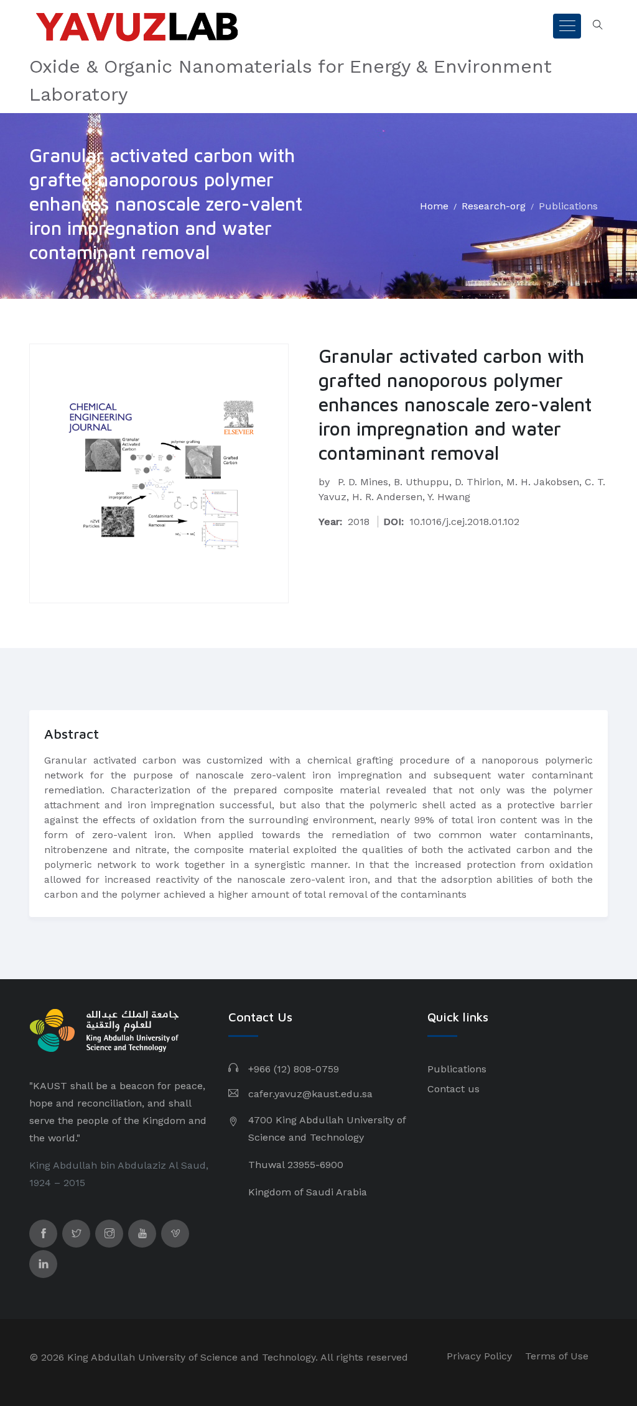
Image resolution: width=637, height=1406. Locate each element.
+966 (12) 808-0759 (293, 1069)
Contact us (453, 1089)
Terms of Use (556, 1356)
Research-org (494, 206)
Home (434, 206)
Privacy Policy (479, 1356)
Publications (568, 206)
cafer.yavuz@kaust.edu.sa (310, 1094)
